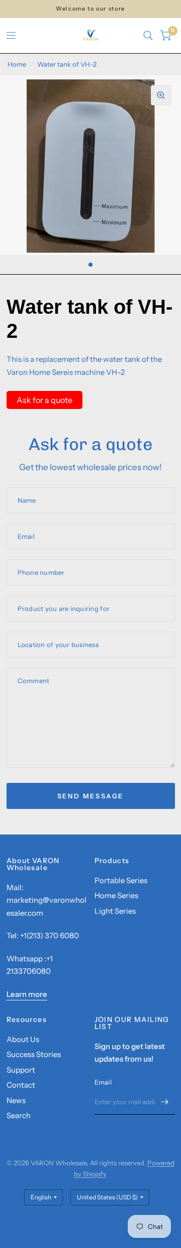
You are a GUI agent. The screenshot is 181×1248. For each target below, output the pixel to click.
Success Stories (34, 1054)
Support (21, 1070)
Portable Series (121, 880)
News (16, 1100)
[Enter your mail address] (165, 1102)
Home (17, 64)
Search (19, 1115)
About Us (23, 1039)
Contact (21, 1085)
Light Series (115, 911)
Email (103, 1082)
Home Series (116, 895)
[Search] (148, 35)
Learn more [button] (27, 994)
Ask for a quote (44, 400)
